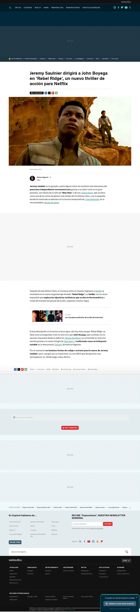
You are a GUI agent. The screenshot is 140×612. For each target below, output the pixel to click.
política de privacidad (96, 528)
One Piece (90, 59)
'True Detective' (92, 199)
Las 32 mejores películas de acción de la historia (84, 317)
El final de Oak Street (31, 59)
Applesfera (12, 577)
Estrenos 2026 (58, 507)
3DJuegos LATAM (32, 596)
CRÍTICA (18, 7)
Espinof (47, 574)
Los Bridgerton (79, 59)
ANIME (46, 7)
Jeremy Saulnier (80, 369)
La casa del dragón (15, 534)
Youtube (126, 7)
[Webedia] (126, 1)
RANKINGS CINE (57, 7)
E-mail (56, 93)
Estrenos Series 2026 (71, 507)
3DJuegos (30, 571)
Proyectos (40, 369)
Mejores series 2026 (28, 507)
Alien (97, 59)
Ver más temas (15, 542)
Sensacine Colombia (51, 600)
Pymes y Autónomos (123, 574)
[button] (44, 177)
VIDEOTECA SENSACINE (91, 7)
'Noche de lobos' (51, 202)
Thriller (56, 369)
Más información (70, 610)
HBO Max (54, 530)
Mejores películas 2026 (43, 507)
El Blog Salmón (121, 571)
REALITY (38, 7)
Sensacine (48, 571)
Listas (53, 526)
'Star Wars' (68, 341)
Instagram (114, 7)
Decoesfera (102, 574)
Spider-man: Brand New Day (38, 535)
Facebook (118, 7)
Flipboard (122, 7)
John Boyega (67, 369)
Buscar (127, 552)
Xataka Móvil (13, 574)
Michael (61, 59)
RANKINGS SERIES (73, 7)
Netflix (98, 291)
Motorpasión (85, 571)
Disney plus (55, 522)
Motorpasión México (87, 596)
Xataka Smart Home (15, 580)
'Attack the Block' (73, 338)
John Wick (105, 59)
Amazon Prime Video (37, 522)
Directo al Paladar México (68, 597)
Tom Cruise (114, 59)
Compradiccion (103, 577)
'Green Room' (87, 192)
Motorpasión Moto (86, 574)
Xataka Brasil (13, 600)
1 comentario (37, 93)
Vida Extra (30, 574)
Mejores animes (100, 507)
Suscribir (107, 524)
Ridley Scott (51, 59)
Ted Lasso (69, 59)
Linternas (42, 59)
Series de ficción (14, 522)
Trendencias (102, 571)
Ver (71, 428)
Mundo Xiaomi (13, 583)
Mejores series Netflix (86, 507)
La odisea (33, 530)
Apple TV (12, 530)
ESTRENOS (28, 7)
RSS (97, 541)
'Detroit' (58, 344)
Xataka (11, 571)
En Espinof (68, 314)
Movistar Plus (13, 526)
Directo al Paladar (68, 571)
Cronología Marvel (114, 507)
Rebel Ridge (93, 369)
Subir (125, 560)
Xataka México (13, 596)
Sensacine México (50, 596)
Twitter (130, 7)
